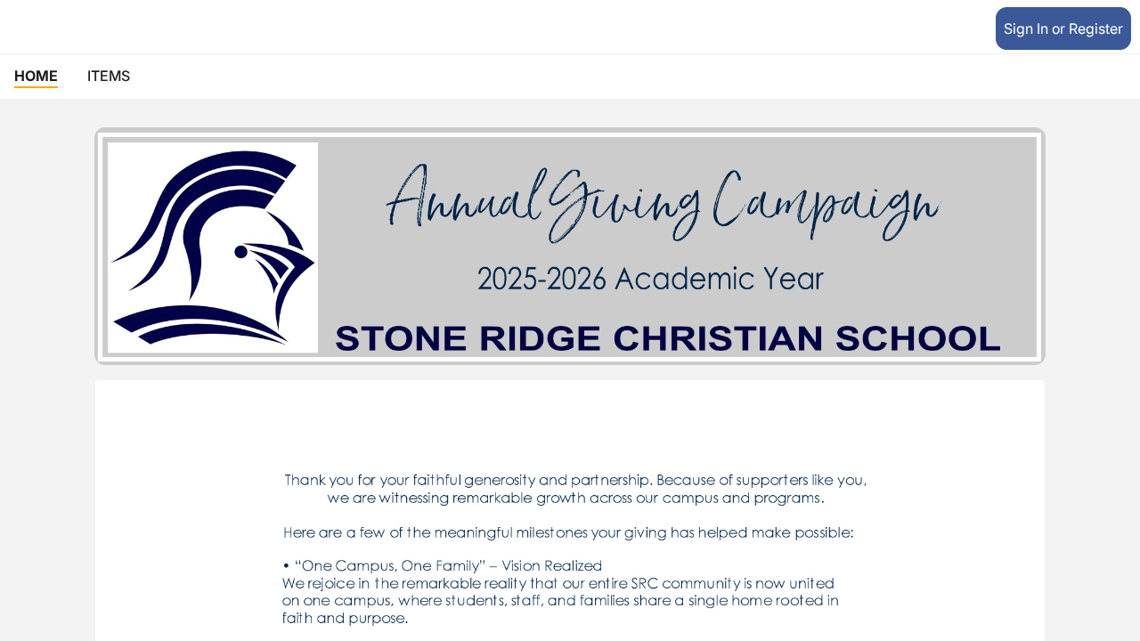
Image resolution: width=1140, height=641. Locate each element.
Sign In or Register (1063, 28)
